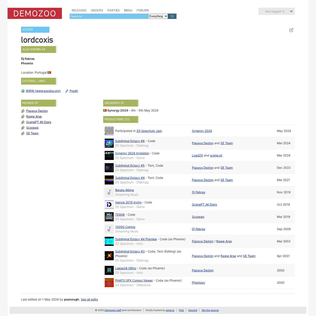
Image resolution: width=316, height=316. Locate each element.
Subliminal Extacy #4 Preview (136, 239)
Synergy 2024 (118, 110)
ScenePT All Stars (38, 122)
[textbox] (109, 16)
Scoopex (32, 127)
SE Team (32, 133)
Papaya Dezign (37, 111)
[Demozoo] (35, 13)
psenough (71, 299)
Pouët (74, 91)
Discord (192, 310)
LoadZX (197, 155)
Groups (97, 10)
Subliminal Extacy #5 (130, 165)
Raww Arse (34, 116)
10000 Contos (125, 227)
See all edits (89, 299)
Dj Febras (198, 192)
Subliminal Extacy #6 (130, 141)
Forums (143, 10)
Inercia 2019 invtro (128, 202)
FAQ (181, 310)
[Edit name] (291, 30)
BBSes (128, 10)
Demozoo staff (112, 310)
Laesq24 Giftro (125, 268)
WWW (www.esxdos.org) (43, 91)
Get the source (210, 310)
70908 (120, 214)
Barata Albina (124, 190)
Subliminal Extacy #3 (130, 251)
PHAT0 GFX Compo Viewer (134, 280)
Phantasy (198, 282)
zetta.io (170, 310)
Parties (113, 10)
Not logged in (274, 11)
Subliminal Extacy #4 (130, 178)
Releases (79, 10)
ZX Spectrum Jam (149, 131)
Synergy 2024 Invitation (132, 153)
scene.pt (216, 155)
